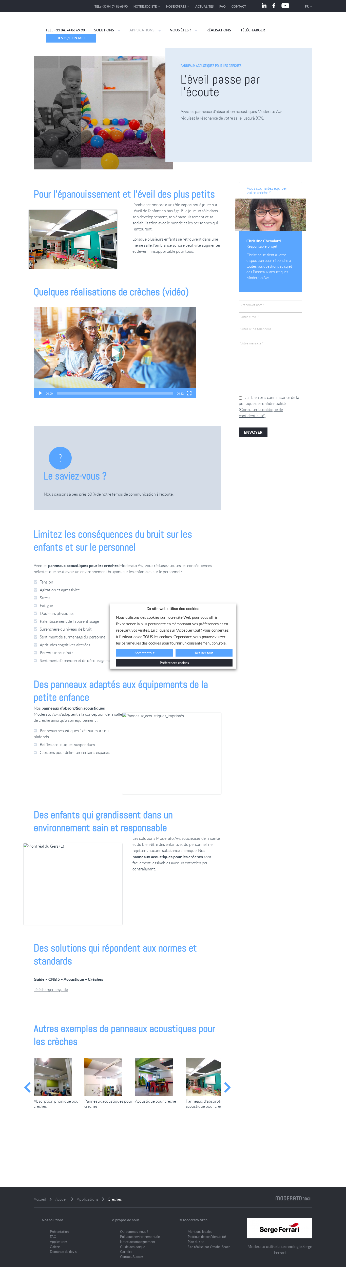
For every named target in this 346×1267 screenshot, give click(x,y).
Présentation (59, 1232)
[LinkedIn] (264, 5)
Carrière (126, 1252)
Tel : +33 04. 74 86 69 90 (111, 6)
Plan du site (196, 1242)
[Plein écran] (189, 393)
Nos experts (176, 6)
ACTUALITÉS (204, 6)
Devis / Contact (71, 38)
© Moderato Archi (194, 1220)
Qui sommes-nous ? (134, 1232)
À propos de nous (125, 1220)
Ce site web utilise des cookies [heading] (173, 608)
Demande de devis (63, 1252)
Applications (142, 30)
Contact (239, 6)
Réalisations (218, 30)
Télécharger (252, 30)
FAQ (222, 6)
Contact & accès (132, 1257)
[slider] (115, 393)
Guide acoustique (132, 1247)
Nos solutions (52, 1220)
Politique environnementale (140, 1237)
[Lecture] (40, 393)
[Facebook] (274, 5)
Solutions (104, 30)
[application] (115, 352)
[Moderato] (55, 24)
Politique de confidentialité (207, 1237)
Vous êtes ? (180, 30)
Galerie (55, 1247)
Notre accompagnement (137, 1242)
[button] (115, 353)
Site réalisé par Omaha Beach (209, 1247)
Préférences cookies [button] (174, 663)
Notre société (145, 6)
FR (307, 6)
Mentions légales (200, 1232)
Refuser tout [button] (204, 653)
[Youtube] (285, 5)
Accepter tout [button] (144, 653)
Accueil (40, 1199)
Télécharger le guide (51, 989)
